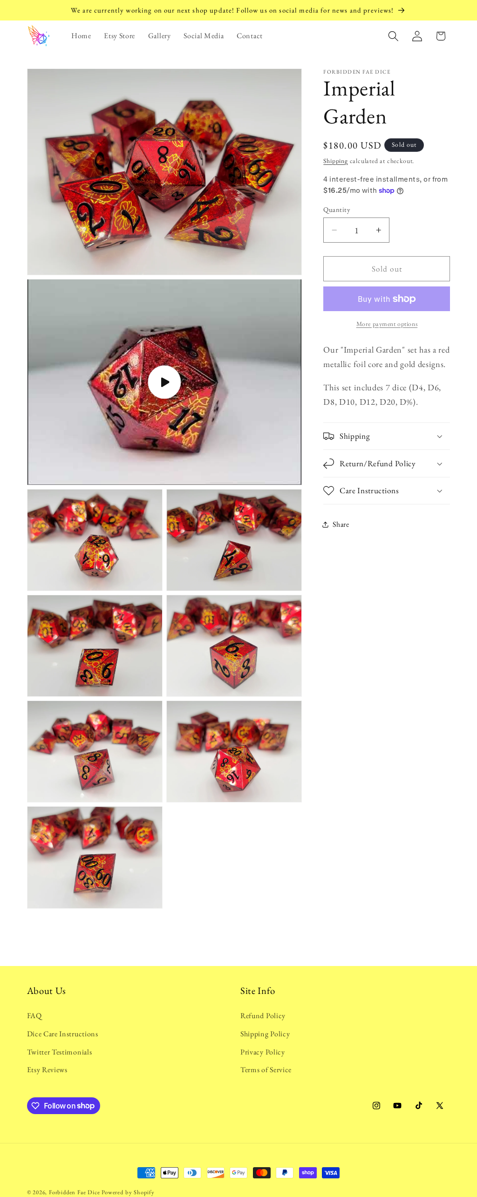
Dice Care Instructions (62, 1034)
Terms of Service (266, 1070)
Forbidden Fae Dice (74, 1192)
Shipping (335, 160)
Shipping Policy (265, 1034)
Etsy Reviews (47, 1070)
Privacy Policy (262, 1052)
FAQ (34, 1015)
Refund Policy (263, 1015)
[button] (393, 36)
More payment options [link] (387, 324)
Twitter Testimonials (59, 1052)
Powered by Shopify (128, 1192)
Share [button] (341, 524)
